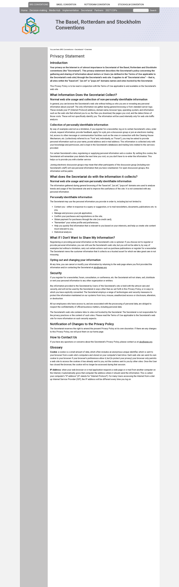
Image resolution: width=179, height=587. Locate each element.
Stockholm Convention (131, 4)
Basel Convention (66, 4)
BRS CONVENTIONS (38, 4)
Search (153, 10)
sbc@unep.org (100, 267)
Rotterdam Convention (97, 4)
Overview (88, 49)
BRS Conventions (66, 49)
